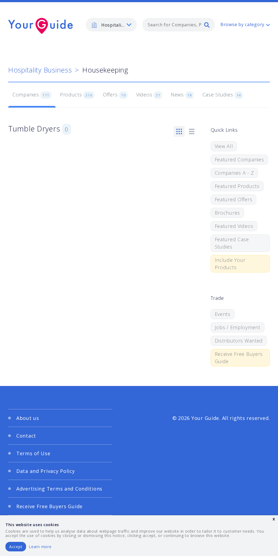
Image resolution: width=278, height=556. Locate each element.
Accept (15, 546)
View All (224, 146)
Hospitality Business (40, 69)
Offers (114, 94)
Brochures (227, 212)
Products (76, 94)
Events (222, 314)
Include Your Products (230, 264)
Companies (30, 94)
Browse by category (242, 24)
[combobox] (178, 25)
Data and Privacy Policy (45, 471)
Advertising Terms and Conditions (59, 488)
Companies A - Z (234, 172)
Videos (148, 94)
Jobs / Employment (237, 327)
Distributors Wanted (239, 340)
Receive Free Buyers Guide (239, 358)
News (181, 94)
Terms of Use (33, 453)
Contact (26, 435)
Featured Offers (233, 199)
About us (27, 418)
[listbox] (111, 25)
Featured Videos (234, 226)
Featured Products (237, 186)
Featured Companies (239, 159)
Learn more (40, 546)
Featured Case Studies (232, 243)
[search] (206, 25)
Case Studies (222, 94)
